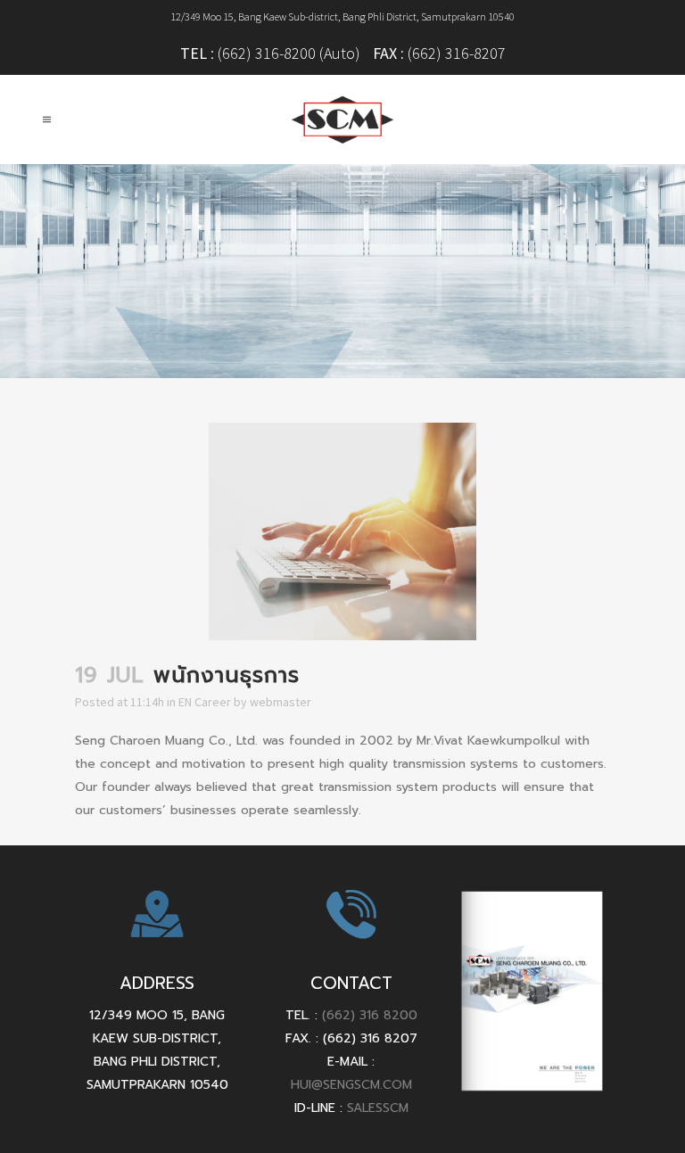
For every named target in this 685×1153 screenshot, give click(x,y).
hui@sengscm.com (351, 1084)
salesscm (378, 1108)
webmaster (280, 702)
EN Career (204, 702)
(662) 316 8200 (369, 1015)
